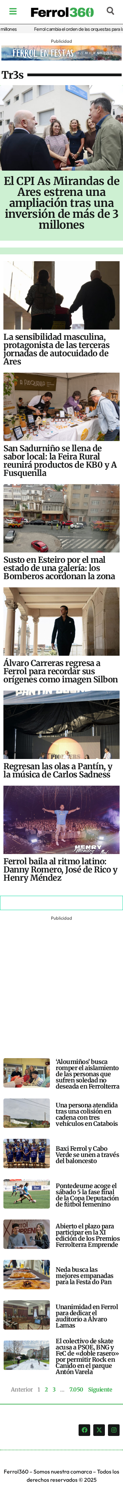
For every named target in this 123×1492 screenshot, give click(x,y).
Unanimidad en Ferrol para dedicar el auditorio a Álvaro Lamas (87, 1316)
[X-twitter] (99, 1430)
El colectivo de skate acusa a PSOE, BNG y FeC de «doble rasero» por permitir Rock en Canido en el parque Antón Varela (87, 1356)
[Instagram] (114, 1430)
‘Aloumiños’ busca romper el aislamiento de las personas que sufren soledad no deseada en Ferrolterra (87, 1074)
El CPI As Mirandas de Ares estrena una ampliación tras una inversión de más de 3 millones (62, 203)
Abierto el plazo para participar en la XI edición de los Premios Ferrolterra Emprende (88, 1235)
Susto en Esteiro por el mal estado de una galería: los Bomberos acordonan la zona (59, 568)
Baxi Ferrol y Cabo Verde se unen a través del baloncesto (87, 1155)
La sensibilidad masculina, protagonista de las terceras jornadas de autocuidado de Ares (56, 349)
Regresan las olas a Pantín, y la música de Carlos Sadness (57, 770)
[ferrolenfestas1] (61, 58)
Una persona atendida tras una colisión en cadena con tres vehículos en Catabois (87, 1114)
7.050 (76, 1389)
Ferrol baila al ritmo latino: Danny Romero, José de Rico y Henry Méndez (60, 869)
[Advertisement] (61, 983)
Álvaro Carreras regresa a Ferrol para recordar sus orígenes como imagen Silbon (60, 671)
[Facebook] (84, 1430)
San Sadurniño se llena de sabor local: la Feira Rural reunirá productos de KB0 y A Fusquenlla (60, 460)
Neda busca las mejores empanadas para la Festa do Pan (84, 1276)
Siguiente (100, 1389)
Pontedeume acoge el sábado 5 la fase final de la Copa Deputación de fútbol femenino (87, 1195)
